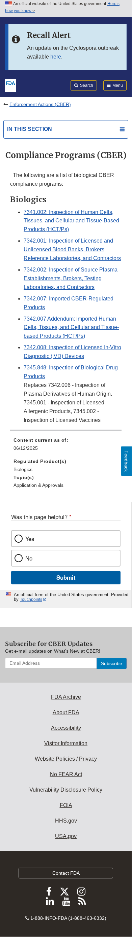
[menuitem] (66, 446)
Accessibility (66, 728)
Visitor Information (65, 743)
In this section (29, 129)
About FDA (66, 712)
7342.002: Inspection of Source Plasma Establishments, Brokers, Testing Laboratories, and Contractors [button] (70, 278)
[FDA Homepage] (10, 84)
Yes (29, 539)
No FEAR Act (66, 774)
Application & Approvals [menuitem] (38, 485)
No (28, 558)
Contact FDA (66, 873)
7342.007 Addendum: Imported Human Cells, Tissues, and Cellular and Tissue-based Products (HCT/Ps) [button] (71, 327)
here (55, 57)
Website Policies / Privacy (66, 759)
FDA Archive (66, 697)
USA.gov (66, 836)
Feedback (126, 461)
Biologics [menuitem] (23, 469)
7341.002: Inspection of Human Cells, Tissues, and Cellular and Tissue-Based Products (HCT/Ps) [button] (71, 220)
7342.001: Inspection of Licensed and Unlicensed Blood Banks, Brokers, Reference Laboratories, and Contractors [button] (72, 249)
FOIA (66, 805)
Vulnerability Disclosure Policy (65, 790)
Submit (66, 577)
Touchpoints (31, 599)
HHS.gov (66, 821)
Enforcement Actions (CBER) (40, 104)
